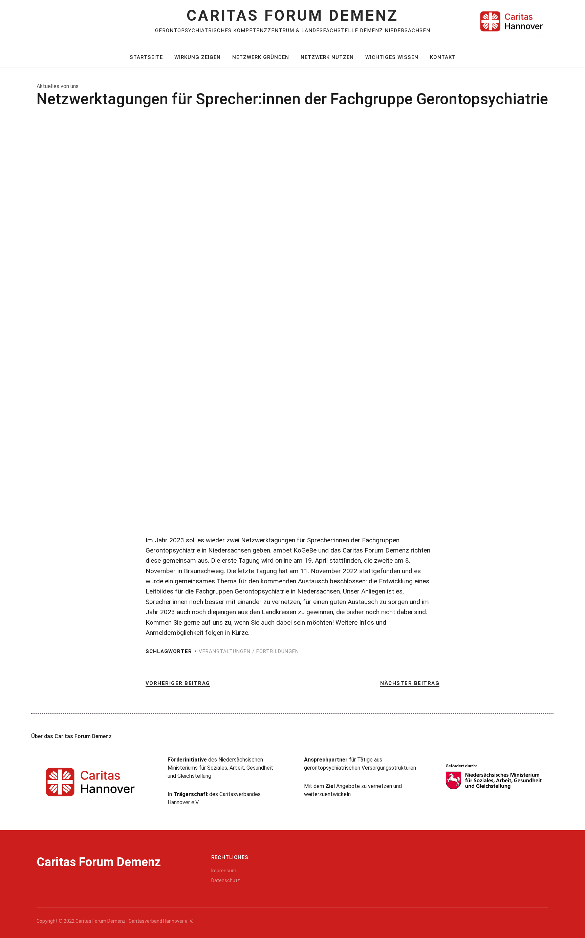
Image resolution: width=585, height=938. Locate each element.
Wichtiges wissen (391, 57)
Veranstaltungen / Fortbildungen (249, 651)
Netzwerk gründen (260, 57)
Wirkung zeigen (197, 57)
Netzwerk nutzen (327, 57)
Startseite (146, 57)
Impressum (223, 870)
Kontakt (443, 57)
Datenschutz (225, 880)
